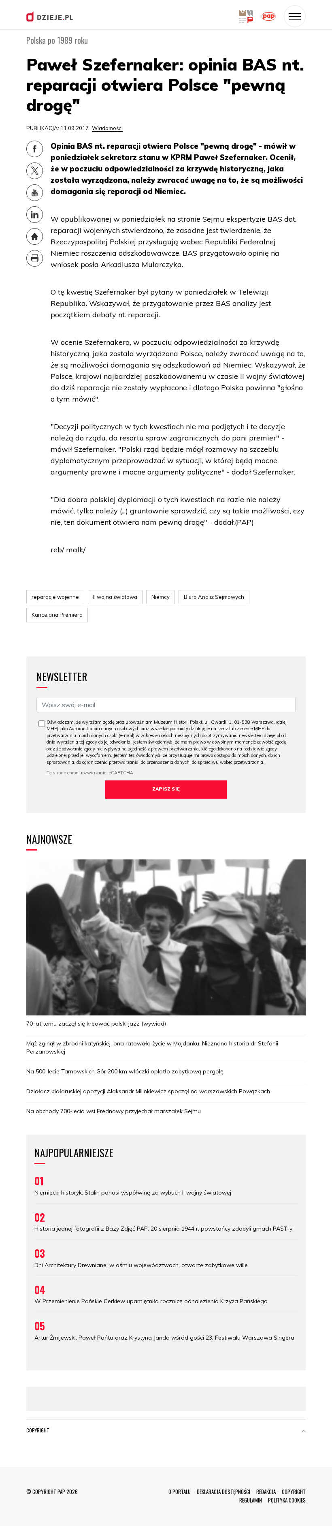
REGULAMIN (250, 1500)
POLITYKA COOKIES (287, 1500)
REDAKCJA (266, 1492)
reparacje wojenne (55, 597)
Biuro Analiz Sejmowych (214, 597)
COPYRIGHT (294, 1492)
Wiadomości (107, 128)
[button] (304, 1432)
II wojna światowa (115, 597)
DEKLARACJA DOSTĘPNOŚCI (223, 1492)
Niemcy (160, 597)
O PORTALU (179, 1492)
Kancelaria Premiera (57, 614)
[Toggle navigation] (295, 16)
